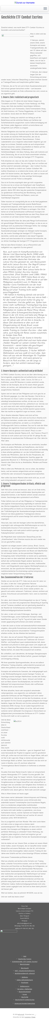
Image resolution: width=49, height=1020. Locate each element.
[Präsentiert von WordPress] (35, 1014)
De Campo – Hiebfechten (24, 989)
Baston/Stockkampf (25, 992)
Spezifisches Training (24, 959)
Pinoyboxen (24, 982)
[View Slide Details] (9, 942)
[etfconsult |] (24, 2)
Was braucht (25, 968)
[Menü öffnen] (45, 8)
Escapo (25, 994)
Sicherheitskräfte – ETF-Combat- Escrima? (24, 961)
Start (24, 956)
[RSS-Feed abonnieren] (1, 9)
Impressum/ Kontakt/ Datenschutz (24, 1003)
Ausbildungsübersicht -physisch (25, 973)
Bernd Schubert (25, 964)
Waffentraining (24, 986)
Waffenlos (25, 977)
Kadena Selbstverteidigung (25, 980)
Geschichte (24, 997)
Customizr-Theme (29, 1017)
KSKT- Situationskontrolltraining (25, 971)
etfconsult (21, 1014)
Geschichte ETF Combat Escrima (24, 1000)
